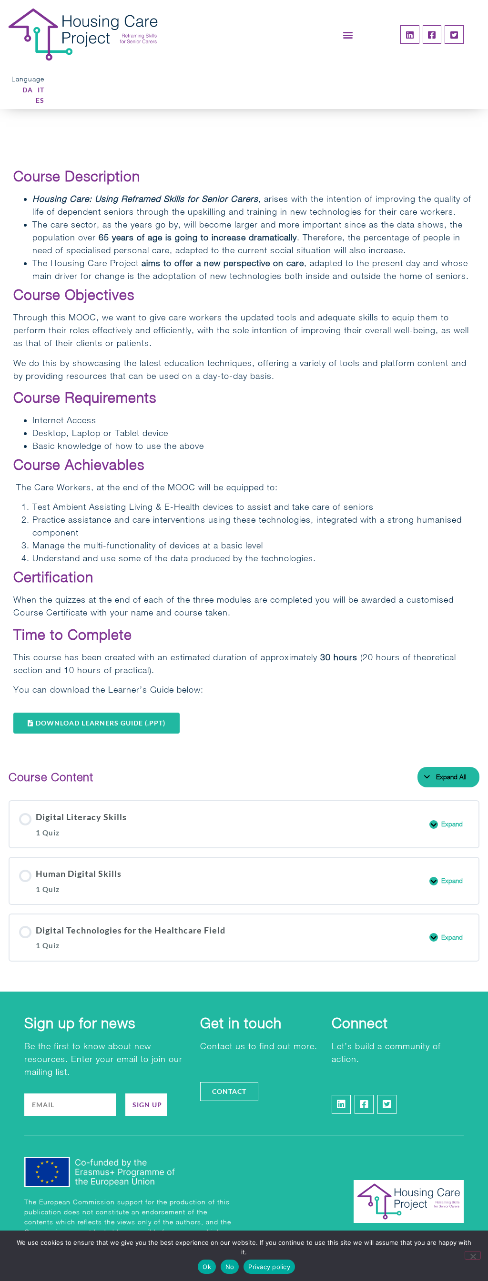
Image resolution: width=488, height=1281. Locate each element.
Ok (207, 1267)
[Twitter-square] (454, 34)
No (229, 1267)
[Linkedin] (409, 34)
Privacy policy (269, 1267)
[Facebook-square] (432, 34)
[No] (473, 1255)
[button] (348, 34)
